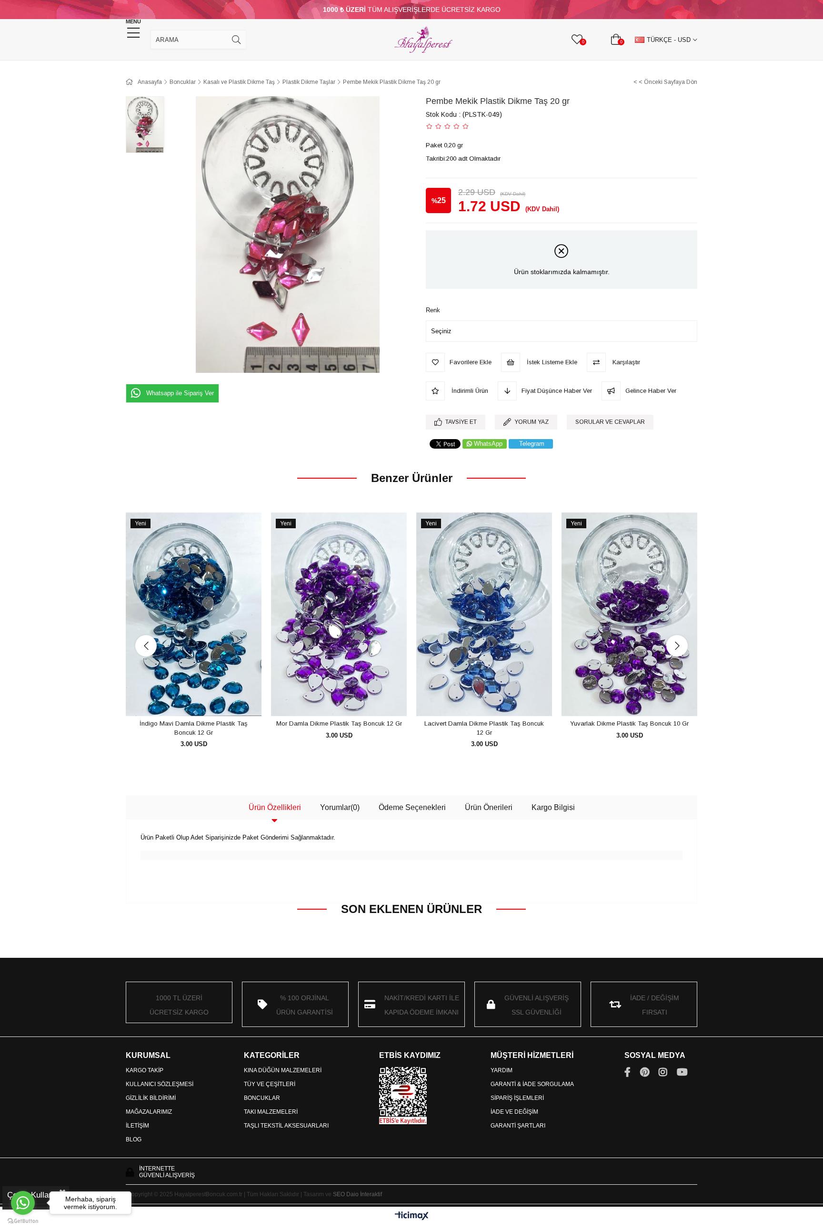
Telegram (531, 443)
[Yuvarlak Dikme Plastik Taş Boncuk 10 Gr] (629, 615)
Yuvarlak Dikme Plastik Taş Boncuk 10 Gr (629, 723)
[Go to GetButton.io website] (23, 1221)
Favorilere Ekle (183, 698)
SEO (339, 1194)
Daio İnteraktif (364, 1194)
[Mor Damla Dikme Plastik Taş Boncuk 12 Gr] (339, 615)
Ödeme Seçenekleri (412, 807)
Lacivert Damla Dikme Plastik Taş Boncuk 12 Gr (484, 728)
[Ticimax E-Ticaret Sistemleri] (412, 1216)
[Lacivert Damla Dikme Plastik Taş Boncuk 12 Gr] (484, 615)
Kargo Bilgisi (553, 807)
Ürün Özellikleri (275, 807)
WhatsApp (488, 443)
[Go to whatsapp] (23, 1203)
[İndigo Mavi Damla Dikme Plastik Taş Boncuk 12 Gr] (193, 615)
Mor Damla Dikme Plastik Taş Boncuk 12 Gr (339, 723)
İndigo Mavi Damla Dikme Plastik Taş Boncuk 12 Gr (194, 728)
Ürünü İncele (204, 698)
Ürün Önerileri (488, 807)
